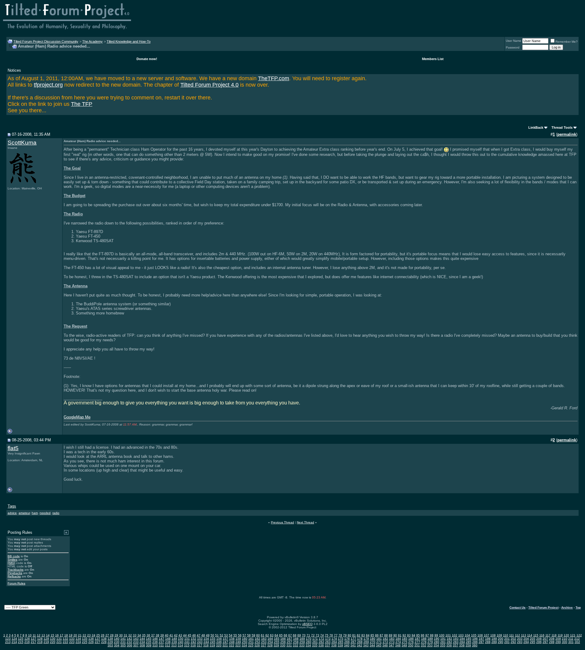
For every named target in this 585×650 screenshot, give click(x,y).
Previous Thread (282, 522)
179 (366, 638)
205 (532, 638)
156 (219, 638)
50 (212, 635)
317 (199, 645)
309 (148, 645)
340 (346, 645)
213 (8, 642)
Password (512, 47)
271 (379, 642)
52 (221, 635)
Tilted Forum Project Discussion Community (45, 41)
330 (282, 645)
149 (174, 638)
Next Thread (305, 522)
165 (276, 638)
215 (20, 642)
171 (315, 638)
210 (564, 638)
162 (257, 638)
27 (107, 635)
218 (40, 642)
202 (513, 638)
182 (385, 638)
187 (417, 638)
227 (97, 642)
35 (144, 635)
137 (97, 638)
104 (467, 635)
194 (462, 638)
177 (353, 638)
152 (193, 638)
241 (187, 642)
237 (161, 642)
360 (474, 645)
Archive (567, 607)
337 (327, 645)
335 (314, 645)
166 (283, 638)
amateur (24, 513)
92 (404, 635)
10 (30, 635)
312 (167, 645)
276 (411, 642)
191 (443, 638)
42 (176, 635)
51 (217, 635)
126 (27, 638)
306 (129, 645)
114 (529, 635)
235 (148, 642)
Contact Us (517, 607)
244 (206, 642)
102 (454, 635)
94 (413, 635)
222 (65, 642)
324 (244, 645)
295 (532, 642)
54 (230, 635)
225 (84, 642)
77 (336, 635)
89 (390, 635)
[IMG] (11, 563)
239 (174, 642)
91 (400, 635)
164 (270, 638)
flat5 (13, 448)
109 (499, 635)
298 (552, 642)
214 (14, 642)
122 (579, 635)
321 (225, 645)
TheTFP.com (273, 78)
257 (289, 642)
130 (52, 638)
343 (366, 645)
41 (171, 635)
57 (244, 635)
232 (129, 642)
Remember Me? (566, 41)
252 (257, 642)
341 (353, 645)
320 (219, 645)
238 (168, 642)
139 (110, 638)
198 (488, 638)
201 (507, 638)
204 (526, 638)
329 (276, 645)
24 (93, 635)
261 (315, 642)
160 (244, 638)
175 (340, 638)
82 (358, 635)
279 (430, 642)
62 (267, 635)
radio (55, 513)
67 (290, 635)
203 (520, 638)
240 (180, 642)
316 (193, 645)
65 (281, 635)
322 (231, 645)
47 (198, 635)
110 (505, 635)
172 (321, 638)
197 (481, 638)
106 (480, 635)
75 (326, 635)
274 (398, 642)
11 (34, 635)
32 (130, 635)
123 (8, 638)
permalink (566, 134)
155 (212, 638)
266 (347, 642)
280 (436, 642)
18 (66, 635)
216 (27, 642)
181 (379, 638)
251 (251, 642)
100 (442, 635)
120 (566, 635)
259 (302, 642)
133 (72, 638)
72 (313, 635)
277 (417, 642)
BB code (14, 556)
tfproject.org (48, 85)
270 (372, 642)
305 (123, 645)
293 (520, 642)
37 (153, 635)
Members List (433, 59)
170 (308, 638)
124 (14, 638)
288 (488, 642)
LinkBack (535, 127)
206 (539, 638)
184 (398, 638)
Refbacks (14, 576)
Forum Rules (16, 583)
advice (12, 513)
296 (539, 642)
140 (116, 638)
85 (372, 635)
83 (363, 635)
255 (276, 642)
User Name (513, 40)
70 (304, 635)
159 (238, 638)
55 (235, 635)
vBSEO (307, 624)
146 (155, 638)
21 (80, 635)
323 (238, 645)
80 (349, 635)
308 (142, 645)
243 (200, 642)
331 (289, 645)
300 (564, 642)
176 (347, 638)
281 (443, 642)
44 (185, 635)
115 (535, 635)
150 (180, 638)
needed (45, 513)
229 (110, 642)
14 (48, 635)
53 (226, 635)
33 (134, 635)
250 (244, 642)
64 (276, 635)
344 (372, 645)
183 (392, 638)
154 (206, 638)
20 (75, 635)
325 (251, 645)
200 (500, 638)
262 (321, 642)
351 (417, 645)
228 (104, 642)
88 (386, 635)
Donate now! (146, 59)
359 (468, 645)
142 (129, 638)
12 (39, 635)
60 (258, 635)
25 (98, 635)
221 (59, 642)
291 (507, 642)
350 (410, 645)
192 (449, 638)
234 (142, 642)
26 (103, 635)
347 (391, 645)
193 (456, 638)
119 (560, 635)
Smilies (12, 559)
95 (418, 635)
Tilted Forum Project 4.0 (209, 85)
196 (475, 638)
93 (409, 635)
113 (523, 635)
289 (494, 642)
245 (212, 642)
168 (296, 638)
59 (253, 635)
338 (334, 645)
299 (558, 642)
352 (423, 645)
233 (136, 642)
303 (110, 645)
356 (449, 645)
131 (59, 638)
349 (404, 645)
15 (52, 635)
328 (270, 645)
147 (161, 638)
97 (427, 635)
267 (353, 642)
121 (573, 635)
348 (398, 645)
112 (517, 635)
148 (168, 638)
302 (577, 642)
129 (46, 638)
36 (148, 635)
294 (526, 642)
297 (545, 642)
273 (392, 642)
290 (500, 642)
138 (104, 638)
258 (296, 642)
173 (328, 638)
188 (424, 638)
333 (302, 645)
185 (404, 638)
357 (455, 645)
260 (308, 642)
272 (385, 642)
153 (200, 638)
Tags (12, 506)
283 (456, 642)
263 (328, 642)
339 (340, 645)
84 (368, 635)
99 (436, 635)
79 (345, 635)
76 (331, 635)
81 (354, 635)
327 (263, 645)
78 (340, 635)
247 (225, 642)
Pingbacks (15, 573)
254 (270, 642)
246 (219, 642)
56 (240, 635)
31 (125, 635)
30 (121, 635)
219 (46, 642)
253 (264, 642)
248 (232, 642)
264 (334, 642)
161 (251, 638)
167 (289, 638)
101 (448, 635)
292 (513, 642)
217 (33, 642)
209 (558, 638)
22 (84, 635)
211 (570, 638)
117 (548, 635)
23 (89, 635)
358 (462, 645)
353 (430, 645)
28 (112, 635)
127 (33, 638)
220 (52, 642)
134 (78, 638)
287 (481, 642)
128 (40, 638)
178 (360, 638)
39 (162, 635)
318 (206, 645)
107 (486, 635)
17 (61, 635)
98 (432, 635)
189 (430, 638)
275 (404, 642)
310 (155, 645)
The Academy (92, 41)
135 (84, 638)
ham (35, 513)
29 (116, 635)
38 (157, 635)
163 (264, 638)
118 (554, 635)
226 (91, 642)
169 (302, 638)
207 (545, 638)
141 (123, 638)
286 (475, 642)
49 (208, 635)
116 (541, 635)
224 (78, 642)
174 (334, 638)
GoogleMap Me (77, 417)
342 (359, 645)
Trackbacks (15, 569)
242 (193, 642)
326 (257, 645)
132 (65, 638)
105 (474, 635)
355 (442, 645)
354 (436, 645)
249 (238, 642)
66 (285, 635)
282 (449, 642)
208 (552, 638)
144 (142, 638)
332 (295, 645)
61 (262, 635)
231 (123, 642)
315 (187, 645)
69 (299, 635)
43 (180, 635)
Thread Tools (562, 127)
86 (377, 635)
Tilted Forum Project (543, 607)
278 (424, 642)
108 (493, 635)
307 (136, 645)
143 (136, 638)
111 (511, 635)
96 (422, 635)
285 (468, 642)
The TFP (81, 104)
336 (321, 645)
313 (174, 645)
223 (72, 642)
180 (372, 638)
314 (180, 645)
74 (322, 635)
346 (385, 645)
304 (116, 645)
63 (272, 635)
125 (20, 638)
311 (161, 645)
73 (317, 635)
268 (360, 642)
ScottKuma (22, 142)
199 (494, 638)
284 (462, 642)
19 (71, 635)
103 (461, 635)
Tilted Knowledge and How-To (129, 41)
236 (155, 642)
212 (577, 638)
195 (468, 638)
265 (340, 642)
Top (578, 607)
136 (91, 638)
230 (116, 642)
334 (308, 645)
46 (194, 635)
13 (43, 635)
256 (283, 642)
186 (411, 638)
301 (571, 642)
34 (139, 635)
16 (57, 635)
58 (249, 635)
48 (203, 635)
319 (212, 645)
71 (308, 635)
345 (378, 645)
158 (232, 638)
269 (366, 642)
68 (294, 635)
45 (189, 635)
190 (436, 638)
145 (148, 638)
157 (225, 638)
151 (187, 638)
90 (395, 635)
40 (166, 635)
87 (381, 635)
